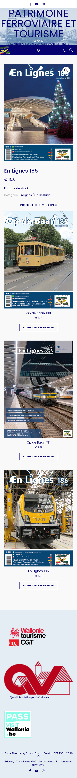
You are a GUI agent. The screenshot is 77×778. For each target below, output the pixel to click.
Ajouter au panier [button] (38, 327)
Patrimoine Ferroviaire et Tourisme (38, 23)
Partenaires (64, 761)
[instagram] (43, 4)
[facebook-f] (30, 4)
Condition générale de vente (35, 761)
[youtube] (37, 4)
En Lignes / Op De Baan (35, 195)
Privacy (9, 761)
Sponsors (38, 765)
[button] (66, 70)
